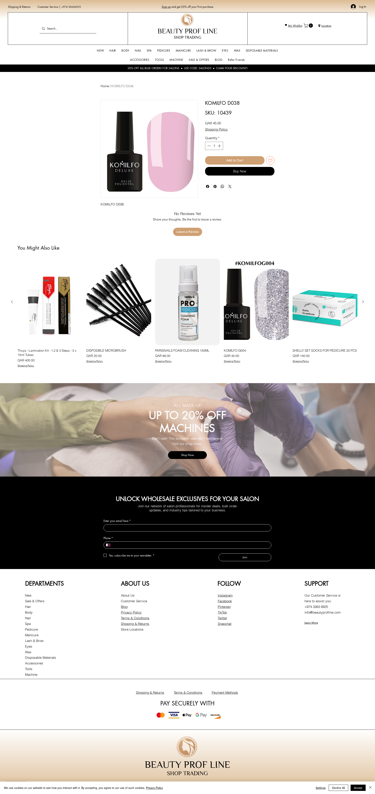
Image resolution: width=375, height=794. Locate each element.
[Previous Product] (12, 301)
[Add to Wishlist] (270, 160)
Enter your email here (117, 521)
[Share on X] (230, 186)
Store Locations (132, 629)
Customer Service (48, 7)
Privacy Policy (131, 612)
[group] (187, 312)
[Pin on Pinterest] (215, 186)
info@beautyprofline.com (322, 612)
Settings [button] (321, 788)
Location (326, 26)
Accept (358, 788)
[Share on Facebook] (207, 186)
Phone (108, 538)
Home (105, 86)
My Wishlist (295, 26)
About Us (128, 595)
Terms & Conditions (135, 618)
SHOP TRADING (187, 37)
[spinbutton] (214, 146)
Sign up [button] (166, 7)
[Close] (370, 788)
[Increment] (220, 146)
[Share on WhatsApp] (222, 186)
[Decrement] (209, 146)
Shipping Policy (216, 129)
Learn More (311, 623)
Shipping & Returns (19, 7)
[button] (309, 25)
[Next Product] (363, 301)
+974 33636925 (71, 7)
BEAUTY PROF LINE (187, 31)
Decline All (338, 788)
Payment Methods (225, 692)
